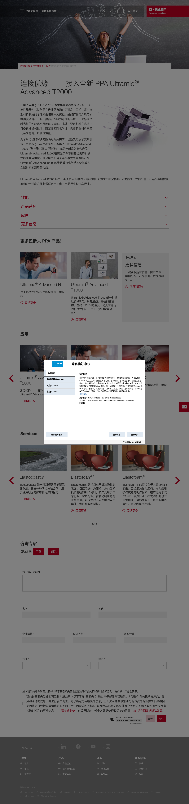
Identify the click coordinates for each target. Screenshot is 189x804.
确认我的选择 (56, 434)
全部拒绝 (117, 434)
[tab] (59, 373)
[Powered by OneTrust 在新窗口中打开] (133, 442)
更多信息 (83, 394)
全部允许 (134, 434)
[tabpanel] (111, 390)
